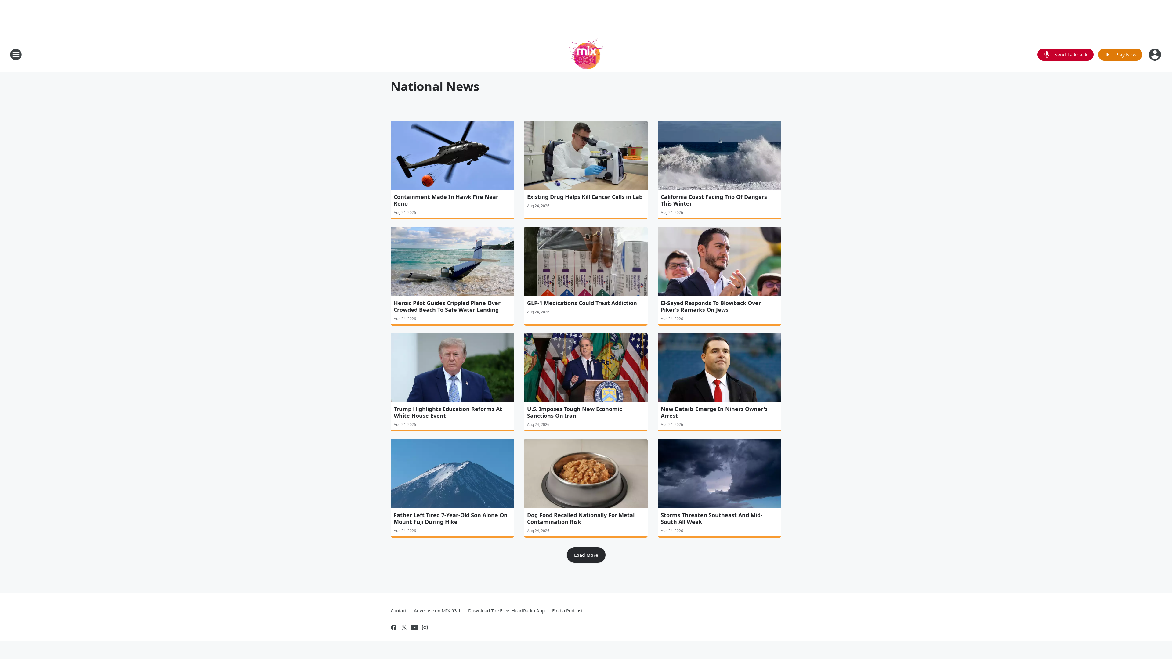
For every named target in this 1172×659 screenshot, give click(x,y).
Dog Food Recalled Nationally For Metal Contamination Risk (581, 518)
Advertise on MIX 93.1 (437, 610)
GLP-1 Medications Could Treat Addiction (582, 303)
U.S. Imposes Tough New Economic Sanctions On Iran (574, 412)
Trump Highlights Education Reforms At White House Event (448, 412)
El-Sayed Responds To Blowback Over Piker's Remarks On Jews (711, 306)
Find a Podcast (567, 610)
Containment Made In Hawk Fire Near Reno (446, 200)
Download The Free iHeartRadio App (506, 610)
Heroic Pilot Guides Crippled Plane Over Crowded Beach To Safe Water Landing (447, 306)
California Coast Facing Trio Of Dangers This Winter (714, 200)
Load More (586, 555)
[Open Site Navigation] (16, 55)
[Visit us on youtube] (414, 627)
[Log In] (1155, 55)
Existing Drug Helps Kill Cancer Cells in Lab (584, 196)
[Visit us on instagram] (425, 627)
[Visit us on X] (404, 627)
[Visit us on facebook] (393, 627)
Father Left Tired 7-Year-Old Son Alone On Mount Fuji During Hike (451, 518)
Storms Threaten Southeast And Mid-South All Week (711, 518)
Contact (399, 610)
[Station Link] (586, 54)
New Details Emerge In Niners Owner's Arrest (714, 412)
